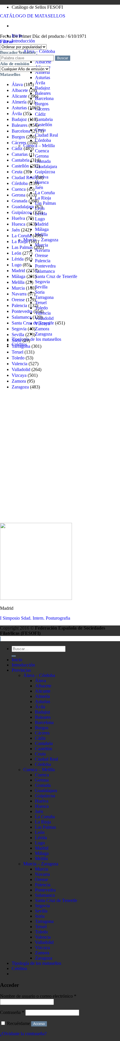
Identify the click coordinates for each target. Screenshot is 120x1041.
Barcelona (44, 98)
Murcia (18, 288)
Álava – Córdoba (39, 51)
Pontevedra (45, 265)
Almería (42, 72)
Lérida (18, 258)
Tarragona (44, 297)
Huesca (42, 182)
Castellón (43, 124)
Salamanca (45, 271)
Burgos (41, 103)
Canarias (20, 154)
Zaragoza (43, 333)
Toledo (41, 307)
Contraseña (12, 1012)
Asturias (42, 77)
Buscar (62, 58)
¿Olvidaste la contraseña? (23, 1033)
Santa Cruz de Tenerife (56, 276)
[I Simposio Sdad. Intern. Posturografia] (36, 598)
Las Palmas (45, 203)
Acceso (39, 1024)
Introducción (23, 40)
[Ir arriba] (0, 639)
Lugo (40, 218)
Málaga (42, 229)
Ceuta (17, 171)
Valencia (19, 363)
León (16, 253)
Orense (41, 255)
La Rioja (43, 197)
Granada (43, 161)
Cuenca (42, 150)
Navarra (19, 293)
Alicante (19, 96)
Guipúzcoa (45, 171)
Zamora (42, 328)
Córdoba (43, 140)
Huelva (18, 218)
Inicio (17, 659)
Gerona (42, 156)
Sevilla (41, 286)
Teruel (41, 302)
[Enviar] (14, 656)
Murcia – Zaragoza (40, 239)
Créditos (19, 968)
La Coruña (45, 192)
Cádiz (40, 114)
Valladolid (44, 318)
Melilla (18, 282)
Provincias (21, 670)
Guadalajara (46, 166)
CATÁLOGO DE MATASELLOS (32, 15)
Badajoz (42, 87)
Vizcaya (19, 375)
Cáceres (42, 108)
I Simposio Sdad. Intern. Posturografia (35, 618)
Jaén (39, 187)
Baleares (43, 93)
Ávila (40, 82)
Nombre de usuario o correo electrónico (38, 996)
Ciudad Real (46, 135)
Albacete (43, 61)
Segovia (42, 281)
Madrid (41, 224)
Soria (40, 292)
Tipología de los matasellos (36, 339)
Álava (17, 84)
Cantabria (44, 119)
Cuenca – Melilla (39, 145)
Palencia (42, 260)
